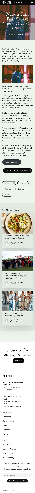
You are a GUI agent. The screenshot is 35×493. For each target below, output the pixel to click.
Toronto (6, 434)
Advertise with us (10, 453)
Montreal (7, 429)
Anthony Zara (12, 34)
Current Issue (8, 421)
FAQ (4, 440)
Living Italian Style (10, 449)
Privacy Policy (8, 457)
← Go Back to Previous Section (17, 170)
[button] (32, 2)
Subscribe (17, 2)
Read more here (11, 162)
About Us (7, 444)
